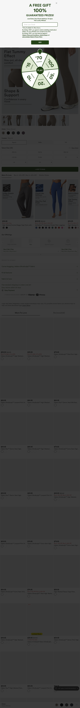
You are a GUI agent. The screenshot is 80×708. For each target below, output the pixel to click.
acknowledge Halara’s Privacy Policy (32, 37)
